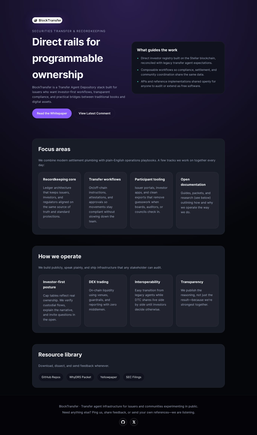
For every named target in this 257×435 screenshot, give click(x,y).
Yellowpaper (108, 377)
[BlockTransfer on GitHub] (123, 422)
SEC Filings (133, 377)
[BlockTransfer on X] (134, 422)
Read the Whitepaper (52, 113)
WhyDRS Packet (80, 377)
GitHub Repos (51, 377)
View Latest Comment (94, 113)
